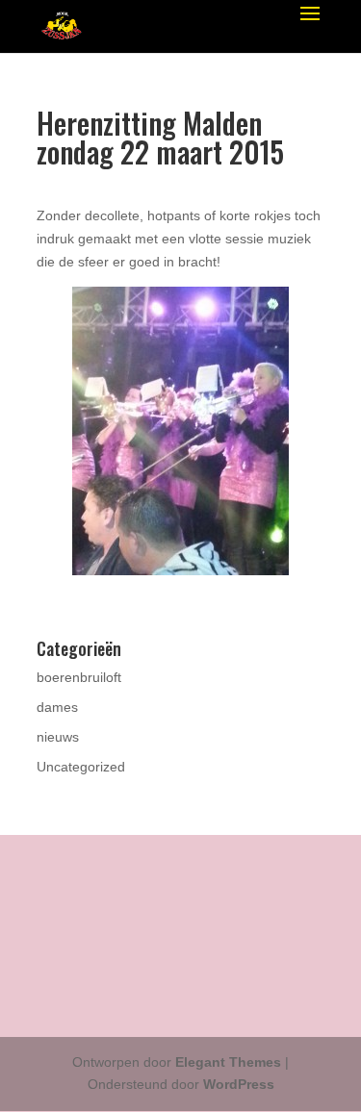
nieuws (58, 737)
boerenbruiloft (79, 677)
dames (57, 707)
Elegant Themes (228, 1062)
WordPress (238, 1084)
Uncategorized (81, 766)
